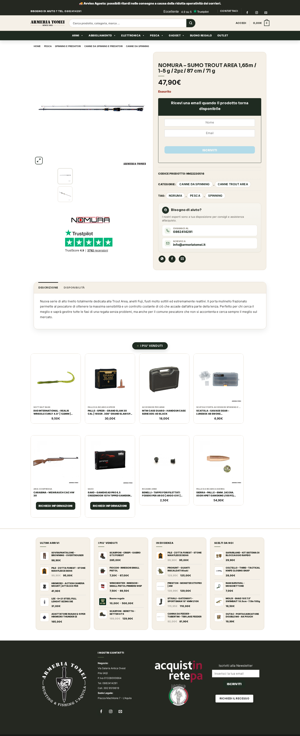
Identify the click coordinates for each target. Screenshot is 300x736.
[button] (261, 23)
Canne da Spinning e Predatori (103, 46)
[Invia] (190, 23)
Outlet (222, 35)
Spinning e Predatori (68, 46)
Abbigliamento (100, 35)
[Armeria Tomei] (47, 23)
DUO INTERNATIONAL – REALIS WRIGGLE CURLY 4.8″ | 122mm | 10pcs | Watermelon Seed (52, 412)
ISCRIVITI (209, 150)
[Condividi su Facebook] (172, 259)
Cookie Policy (130, 732)
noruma (175, 195)
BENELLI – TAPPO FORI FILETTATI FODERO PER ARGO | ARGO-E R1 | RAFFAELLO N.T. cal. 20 (161, 487)
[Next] (139, 108)
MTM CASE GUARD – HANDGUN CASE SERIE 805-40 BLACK (164, 412)
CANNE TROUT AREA (233, 184)
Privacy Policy (152, 732)
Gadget (175, 35)
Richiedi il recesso (234, 691)
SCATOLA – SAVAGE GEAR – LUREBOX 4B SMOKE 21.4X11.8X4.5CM (212, 412)
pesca (195, 195)
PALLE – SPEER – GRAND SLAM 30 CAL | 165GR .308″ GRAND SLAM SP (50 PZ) (109, 412)
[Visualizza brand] (90, 202)
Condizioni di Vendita (104, 732)
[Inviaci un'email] (266, 12)
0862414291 (72, 11)
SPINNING (215, 195)
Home (37, 46)
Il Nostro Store (58, 732)
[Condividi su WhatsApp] (162, 259)
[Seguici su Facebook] (247, 12)
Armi (75, 35)
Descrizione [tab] (48, 287)
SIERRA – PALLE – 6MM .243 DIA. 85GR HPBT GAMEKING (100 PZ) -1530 (215, 487)
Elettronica (131, 35)
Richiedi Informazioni (56, 498)
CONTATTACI (229, 10)
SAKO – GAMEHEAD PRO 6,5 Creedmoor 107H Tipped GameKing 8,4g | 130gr (110, 487)
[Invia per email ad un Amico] (182, 259)
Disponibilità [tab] (74, 287)
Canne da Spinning (137, 46)
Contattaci (79, 732)
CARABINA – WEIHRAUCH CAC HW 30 (53, 487)
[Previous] (41, 108)
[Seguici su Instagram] (256, 12)
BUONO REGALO (201, 35)
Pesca (155, 35)
